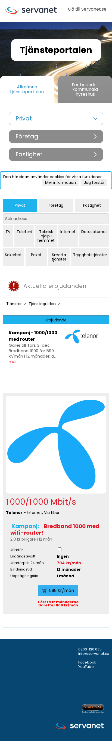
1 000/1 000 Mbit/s (41, 502)
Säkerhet (13, 255)
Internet (68, 231)
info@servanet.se (93, 653)
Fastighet (92, 205)
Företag (56, 205)
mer (13, 361)
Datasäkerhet (94, 231)
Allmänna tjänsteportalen (27, 89)
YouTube (86, 666)
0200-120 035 (90, 649)
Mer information (60, 182)
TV (7, 231)
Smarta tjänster (59, 257)
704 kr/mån (69, 563)
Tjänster (14, 303)
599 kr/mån (61, 590)
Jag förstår (94, 182)
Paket (36, 255)
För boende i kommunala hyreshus (85, 89)
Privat (20, 205)
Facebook (87, 662)
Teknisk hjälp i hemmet (46, 236)
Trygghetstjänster (90, 255)
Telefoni (24, 231)
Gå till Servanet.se (87, 9)
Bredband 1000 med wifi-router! (54, 529)
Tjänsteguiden (42, 303)
